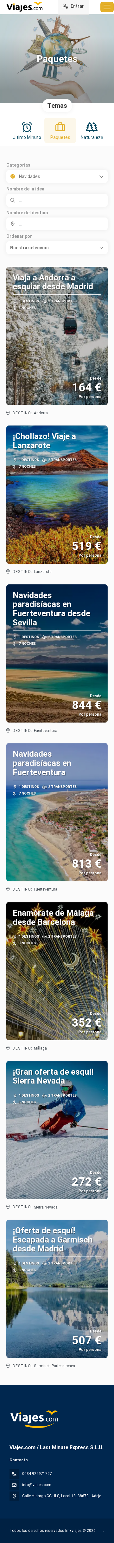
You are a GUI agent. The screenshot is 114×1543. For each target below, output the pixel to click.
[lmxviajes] (34, 1419)
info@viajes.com (36, 1485)
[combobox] (57, 223)
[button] (57, 247)
